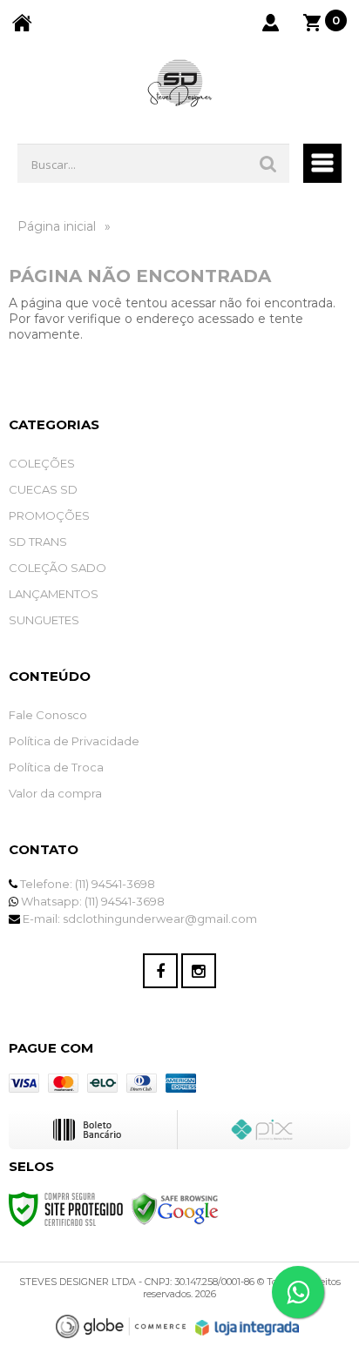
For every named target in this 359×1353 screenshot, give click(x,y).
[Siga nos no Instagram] (198, 970)
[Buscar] (268, 163)
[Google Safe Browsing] (175, 1208)
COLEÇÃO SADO (57, 568)
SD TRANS (38, 542)
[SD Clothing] (179, 85)
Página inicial (56, 226)
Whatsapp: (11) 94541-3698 (91, 901)
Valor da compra (55, 793)
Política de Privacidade (74, 741)
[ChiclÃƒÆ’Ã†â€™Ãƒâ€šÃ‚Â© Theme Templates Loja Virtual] (121, 1326)
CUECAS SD (43, 489)
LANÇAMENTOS (53, 594)
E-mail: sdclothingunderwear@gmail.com (138, 919)
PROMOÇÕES (49, 515)
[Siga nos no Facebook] (160, 970)
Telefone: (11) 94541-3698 (86, 884)
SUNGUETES (44, 620)
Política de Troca (56, 767)
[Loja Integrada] (247, 1328)
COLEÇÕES (42, 463)
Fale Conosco (48, 715)
